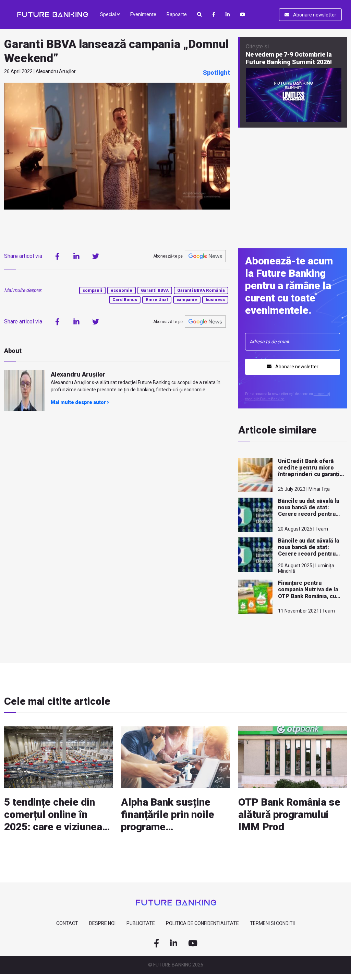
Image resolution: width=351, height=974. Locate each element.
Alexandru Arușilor (78, 374)
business (215, 299)
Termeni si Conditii (272, 923)
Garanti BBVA (155, 290)
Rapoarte (177, 14)
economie (121, 290)
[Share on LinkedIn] (76, 256)
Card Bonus (124, 299)
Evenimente (143, 14)
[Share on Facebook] (57, 256)
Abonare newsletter (314, 14)
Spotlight (216, 72)
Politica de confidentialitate (202, 923)
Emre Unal (157, 299)
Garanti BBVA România (201, 290)
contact (67, 923)
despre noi (102, 923)
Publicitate (140, 923)
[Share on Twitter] (95, 256)
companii (92, 290)
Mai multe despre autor (79, 402)
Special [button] (108, 14)
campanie (187, 299)
